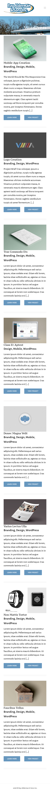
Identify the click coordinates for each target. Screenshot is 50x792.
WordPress (10, 71)
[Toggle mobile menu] (45, 8)
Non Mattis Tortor (15, 614)
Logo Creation (13, 159)
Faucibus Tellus (14, 708)
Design (20, 66)
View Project (33, 117)
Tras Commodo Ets (15, 251)
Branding (9, 66)
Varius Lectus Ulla (15, 526)
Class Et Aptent (13, 345)
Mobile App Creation (17, 62)
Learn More (12, 117)
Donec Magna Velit (16, 433)
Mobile (30, 66)
